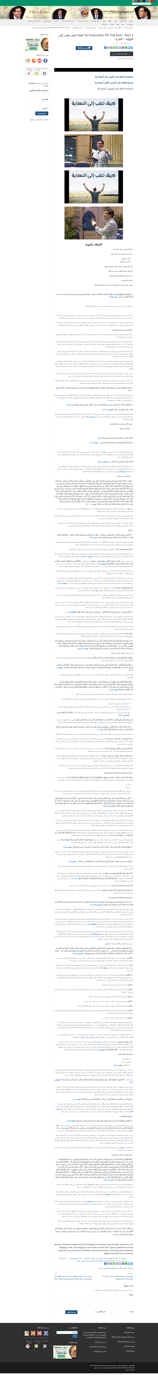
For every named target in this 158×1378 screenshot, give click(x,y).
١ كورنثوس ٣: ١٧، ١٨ (96, 905)
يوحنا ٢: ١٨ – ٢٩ (109, 1180)
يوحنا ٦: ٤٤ (94, 443)
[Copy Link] (111, 48)
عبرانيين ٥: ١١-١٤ (108, 806)
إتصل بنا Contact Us (99, 1351)
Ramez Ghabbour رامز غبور (124, 51)
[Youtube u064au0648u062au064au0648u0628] (152, 1)
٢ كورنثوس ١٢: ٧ (102, 564)
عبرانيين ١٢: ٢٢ (90, 417)
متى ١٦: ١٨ (70, 405)
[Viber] (122, 48)
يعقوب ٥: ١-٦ (114, 690)
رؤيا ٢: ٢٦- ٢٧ (113, 297)
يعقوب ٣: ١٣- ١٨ (83, 648)
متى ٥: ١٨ (65, 1128)
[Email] (119, 48)
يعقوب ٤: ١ (76, 1099)
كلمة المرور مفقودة (36, 120)
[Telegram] (117, 48)
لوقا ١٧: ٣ (103, 968)
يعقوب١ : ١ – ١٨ (91, 504)
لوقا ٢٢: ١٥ (65, 840)
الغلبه (112, 1268)
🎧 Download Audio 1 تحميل (121, 54)
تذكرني (45, 108)
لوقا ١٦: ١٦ (70, 1121)
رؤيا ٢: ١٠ (100, 729)
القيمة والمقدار (120, 944)
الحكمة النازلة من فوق (118, 653)
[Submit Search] (132, 4)
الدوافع (108, 944)
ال (112, 409)
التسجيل (45, 120)
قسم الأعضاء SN (129, 1346)
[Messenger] (128, 48)
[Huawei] (130, 1)
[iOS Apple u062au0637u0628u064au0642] (133, 1)
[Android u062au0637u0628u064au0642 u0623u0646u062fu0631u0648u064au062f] (136, 1)
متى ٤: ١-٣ (93, 537)
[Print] (108, 48)
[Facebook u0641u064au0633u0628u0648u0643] (155, 1)
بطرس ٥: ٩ (72, 861)
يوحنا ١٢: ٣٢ (102, 438)
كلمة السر (45, 99)
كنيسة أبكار (57, 890)
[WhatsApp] (125, 48)
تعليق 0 (116, 43)
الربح (115, 1268)
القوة (108, 1268)
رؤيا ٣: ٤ (103, 756)
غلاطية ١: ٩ (92, 924)
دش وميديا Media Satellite (126, 1341)
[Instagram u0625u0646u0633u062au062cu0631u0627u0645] (144, 1)
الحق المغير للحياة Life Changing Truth (113, 11)
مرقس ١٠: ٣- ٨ (87, 556)
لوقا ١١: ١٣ (77, 878)
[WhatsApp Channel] (141, 1)
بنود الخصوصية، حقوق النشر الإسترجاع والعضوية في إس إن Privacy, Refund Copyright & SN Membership (94, 1334)
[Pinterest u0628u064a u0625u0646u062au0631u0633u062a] (139, 1)
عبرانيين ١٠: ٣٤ (123, 715)
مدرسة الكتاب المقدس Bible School (123, 1337)
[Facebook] (131, 48)
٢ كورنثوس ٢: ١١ (100, 1050)
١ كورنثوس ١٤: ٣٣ (103, 462)
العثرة (77, 924)
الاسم (131, 1311)
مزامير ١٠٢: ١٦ (107, 409)
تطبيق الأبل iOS (44, 68)
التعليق (130, 1295)
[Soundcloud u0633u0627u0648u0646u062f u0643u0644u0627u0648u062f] (149, 1)
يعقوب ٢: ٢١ (62, 583)
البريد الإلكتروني (100, 1311)
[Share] (105, 48)
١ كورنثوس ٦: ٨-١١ (78, 953)
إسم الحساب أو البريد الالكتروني (38, 90)
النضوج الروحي (120, 857)
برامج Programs (129, 1332)
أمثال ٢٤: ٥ (71, 612)
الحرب (119, 1268)
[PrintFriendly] (114, 48)
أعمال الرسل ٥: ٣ (117, 835)
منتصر (100, 1268)
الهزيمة (104, 1268)
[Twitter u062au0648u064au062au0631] (147, 1)
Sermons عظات (124, 43)
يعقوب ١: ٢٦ (118, 1065)
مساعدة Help (130, 1351)
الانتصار (124, 1268)
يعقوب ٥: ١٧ (67, 847)
